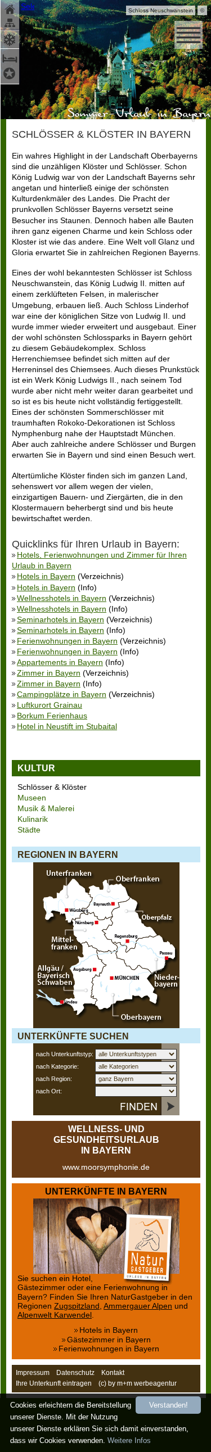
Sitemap (11, 24)
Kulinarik (32, 819)
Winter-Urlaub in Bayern (11, 38)
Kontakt (112, 1373)
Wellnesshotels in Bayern (61, 598)
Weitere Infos (129, 1440)
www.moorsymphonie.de (106, 1167)
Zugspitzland (77, 1306)
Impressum (33, 1373)
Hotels (11, 75)
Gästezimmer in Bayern (109, 1340)
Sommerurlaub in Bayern (136, 114)
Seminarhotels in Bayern (60, 620)
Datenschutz (75, 1373)
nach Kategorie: (57, 1066)
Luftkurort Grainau (49, 705)
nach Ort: (49, 1091)
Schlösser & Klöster (52, 787)
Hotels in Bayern (46, 576)
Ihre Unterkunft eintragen (54, 1383)
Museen (31, 798)
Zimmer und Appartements (11, 57)
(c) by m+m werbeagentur (137, 1383)
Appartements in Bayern (60, 662)
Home (11, 8)
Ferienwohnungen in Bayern (67, 641)
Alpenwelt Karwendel (54, 1315)
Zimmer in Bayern (48, 673)
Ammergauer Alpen (138, 1306)
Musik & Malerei (45, 808)
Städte (29, 830)
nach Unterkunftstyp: (64, 1054)
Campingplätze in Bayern (61, 694)
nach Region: (54, 1078)
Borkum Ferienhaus (52, 716)
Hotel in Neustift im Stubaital (67, 726)
